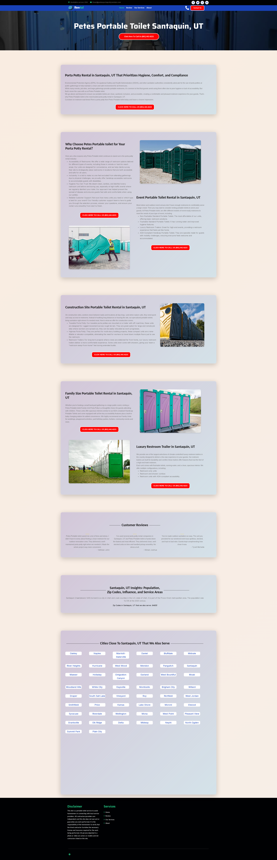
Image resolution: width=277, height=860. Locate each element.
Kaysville (120, 687)
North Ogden (192, 722)
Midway (145, 722)
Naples (97, 653)
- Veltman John (103, 550)
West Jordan (192, 696)
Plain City (97, 731)
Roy (145, 696)
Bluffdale (168, 653)
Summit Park (73, 731)
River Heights (73, 665)
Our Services (139, 8)
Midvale (192, 653)
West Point (168, 713)
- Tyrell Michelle (197, 547)
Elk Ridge (97, 722)
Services (109, 806)
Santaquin (192, 665)
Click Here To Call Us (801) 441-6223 (139, 36)
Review (129, 8)
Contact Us (197, 8)
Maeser (73, 674)
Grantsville (73, 722)
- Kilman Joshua (150, 550)
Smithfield (73, 705)
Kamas (120, 705)
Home (121, 8)
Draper (73, 696)
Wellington (120, 713)
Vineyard (120, 696)
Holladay (97, 674)
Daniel (144, 653)
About (149, 8)
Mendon (144, 665)
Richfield (168, 696)
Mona (144, 713)
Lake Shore (144, 705)
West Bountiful (168, 674)
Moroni (168, 705)
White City (97, 687)
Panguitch (168, 665)
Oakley (73, 653)
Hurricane (97, 665)
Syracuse (73, 713)
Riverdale (97, 713)
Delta (121, 722)
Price (97, 705)
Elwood (192, 705)
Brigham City (168, 687)
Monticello (144, 687)
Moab (192, 674)
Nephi (168, 722)
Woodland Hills (73, 687)
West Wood (121, 665)
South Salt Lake (97, 696)
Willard (192, 687)
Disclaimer (74, 806)
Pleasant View (192, 713)
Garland (145, 674)
